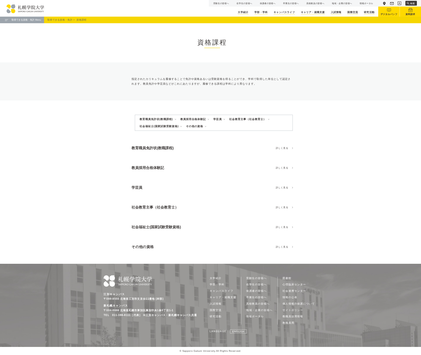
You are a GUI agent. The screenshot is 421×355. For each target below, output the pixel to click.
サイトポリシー (293, 310)
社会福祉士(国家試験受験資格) (159, 126)
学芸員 (217, 119)
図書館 (287, 278)
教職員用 (288, 322)
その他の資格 (194, 126)
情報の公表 (290, 297)
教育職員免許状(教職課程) (156, 119)
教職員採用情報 (293, 316)
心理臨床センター (294, 284)
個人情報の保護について (299, 303)
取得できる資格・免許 (60, 19)
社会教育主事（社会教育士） (247, 119)
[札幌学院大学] (25, 8)
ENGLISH (238, 331)
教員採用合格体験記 (193, 119)
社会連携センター (294, 290)
